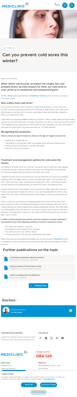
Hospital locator (6, 365)
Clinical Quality (43, 368)
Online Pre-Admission (8, 368)
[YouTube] (62, 338)
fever (47, 109)
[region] (38, 384)
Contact (57, 5)
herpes (24, 119)
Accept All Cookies (48, 384)
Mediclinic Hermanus (39, 96)
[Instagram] (46, 338)
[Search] (65, 5)
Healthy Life (11, 48)
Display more (40, 286)
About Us (42, 363)
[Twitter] (51, 338)
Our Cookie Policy (49, 379)
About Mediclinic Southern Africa (49, 365)
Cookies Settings (38, 392)
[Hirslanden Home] (18, 353)
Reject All (29, 384)
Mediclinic (58, 239)
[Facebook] (40, 338)
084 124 (44, 356)
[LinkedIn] (57, 338)
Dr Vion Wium (6, 96)
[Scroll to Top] (39, 346)
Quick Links (5, 363)
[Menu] (72, 5)
